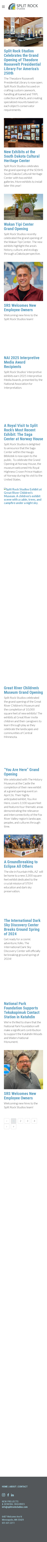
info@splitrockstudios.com (15, 1507)
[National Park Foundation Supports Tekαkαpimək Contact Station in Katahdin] (23, 983)
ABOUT (12, 1486)
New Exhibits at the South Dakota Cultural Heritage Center (22, 156)
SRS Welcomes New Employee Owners (20, 307)
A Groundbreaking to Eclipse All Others (21, 864)
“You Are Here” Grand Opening (21, 772)
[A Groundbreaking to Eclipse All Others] (23, 846)
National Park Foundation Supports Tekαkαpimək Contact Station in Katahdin (21, 1010)
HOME (5, 1486)
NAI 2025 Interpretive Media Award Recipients (21, 362)
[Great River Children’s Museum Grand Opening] (23, 586)
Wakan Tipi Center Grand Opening (19, 226)
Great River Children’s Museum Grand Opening (23, 690)
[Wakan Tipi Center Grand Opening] (23, 207)
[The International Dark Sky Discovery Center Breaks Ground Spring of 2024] (23, 907)
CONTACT (23, 1486)
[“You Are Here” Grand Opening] (23, 755)
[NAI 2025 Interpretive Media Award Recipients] (23, 340)
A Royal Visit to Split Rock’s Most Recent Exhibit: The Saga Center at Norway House (23, 432)
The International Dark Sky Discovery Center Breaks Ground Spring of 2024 (22, 927)
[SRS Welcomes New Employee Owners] (23, 281)
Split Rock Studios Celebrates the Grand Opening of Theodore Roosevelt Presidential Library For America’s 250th (22, 62)
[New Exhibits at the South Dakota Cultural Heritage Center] (23, 132)
